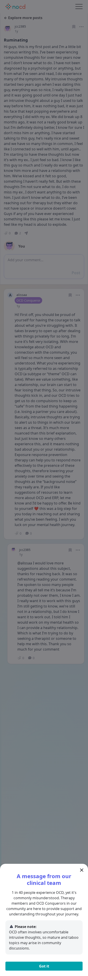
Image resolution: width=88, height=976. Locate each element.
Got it (44, 966)
